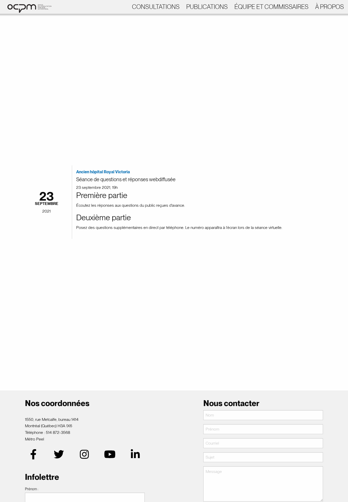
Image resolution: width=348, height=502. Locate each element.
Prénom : (31, 489)
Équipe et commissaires (271, 6)
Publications (207, 6)
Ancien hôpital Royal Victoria (103, 171)
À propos (329, 6)
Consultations (156, 6)
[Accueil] (27, 6)
